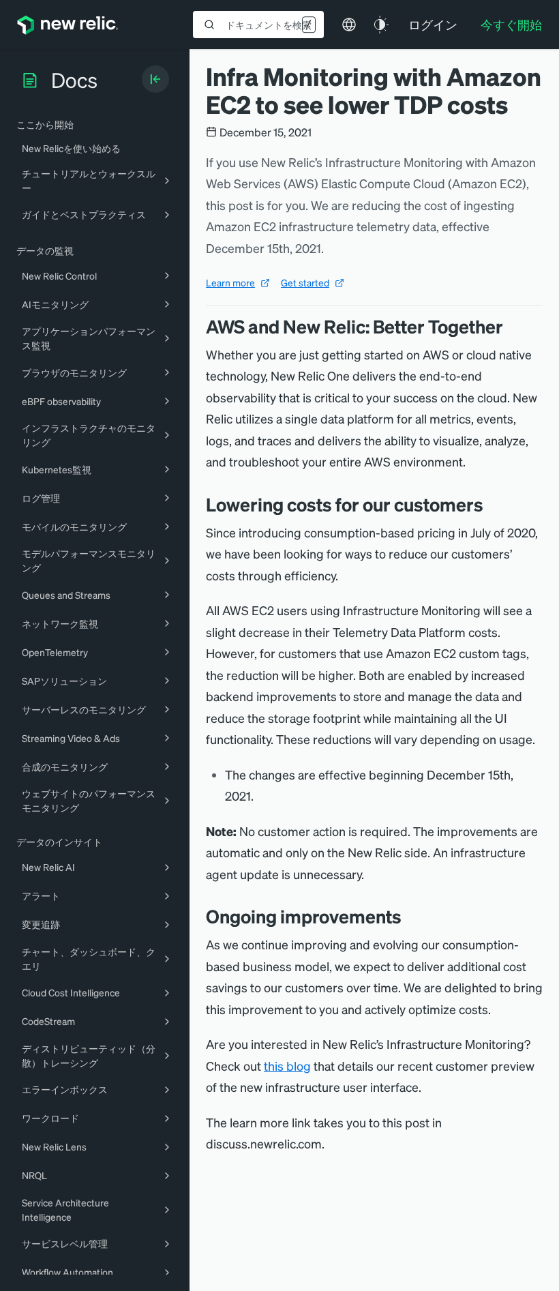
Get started (305, 282)
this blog (287, 1065)
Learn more (230, 282)
